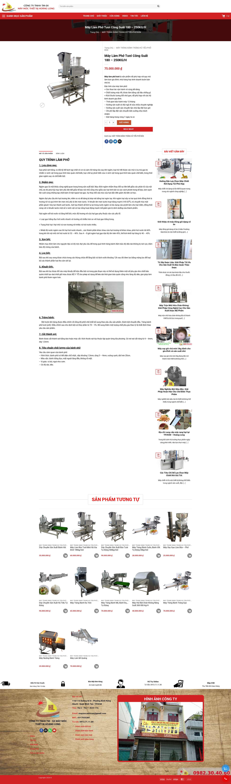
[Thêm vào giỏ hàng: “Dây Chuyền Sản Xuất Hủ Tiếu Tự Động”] (65, 611)
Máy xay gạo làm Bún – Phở (176, 547)
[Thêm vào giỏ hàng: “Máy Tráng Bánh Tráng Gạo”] (189, 611)
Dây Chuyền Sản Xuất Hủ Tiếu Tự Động (53, 604)
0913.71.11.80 (86, 722)
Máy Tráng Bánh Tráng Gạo (175, 603)
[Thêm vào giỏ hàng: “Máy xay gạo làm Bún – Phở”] (189, 555)
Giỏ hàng (124, 122)
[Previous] (123, 731)
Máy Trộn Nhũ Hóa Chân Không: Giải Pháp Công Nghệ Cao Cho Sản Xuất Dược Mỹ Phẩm (174, 308)
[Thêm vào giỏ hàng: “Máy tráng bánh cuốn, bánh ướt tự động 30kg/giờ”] (158, 555)
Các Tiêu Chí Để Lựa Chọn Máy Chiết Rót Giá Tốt (174, 474)
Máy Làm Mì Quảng (78, 658)
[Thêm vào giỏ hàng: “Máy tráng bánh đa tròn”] (96, 611)
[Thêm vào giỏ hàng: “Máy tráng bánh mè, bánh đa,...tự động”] (127, 611)
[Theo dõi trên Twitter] (115, 141)
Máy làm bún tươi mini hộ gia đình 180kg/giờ (83, 548)
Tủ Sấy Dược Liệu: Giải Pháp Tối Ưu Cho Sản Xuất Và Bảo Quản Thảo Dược (174, 265)
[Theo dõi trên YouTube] (54, 730)
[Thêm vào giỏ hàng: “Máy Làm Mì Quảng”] (96, 666)
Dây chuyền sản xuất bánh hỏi (52, 547)
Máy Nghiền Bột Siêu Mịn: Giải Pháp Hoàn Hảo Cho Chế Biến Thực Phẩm (174, 391)
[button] (17, 16)
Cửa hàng (115, 16)
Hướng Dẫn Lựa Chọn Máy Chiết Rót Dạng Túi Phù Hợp (174, 182)
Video (125, 16)
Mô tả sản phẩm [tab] (46, 153)
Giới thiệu (102, 16)
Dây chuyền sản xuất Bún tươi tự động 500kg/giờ (114, 548)
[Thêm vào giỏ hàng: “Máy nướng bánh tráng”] (65, 666)
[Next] (198, 731)
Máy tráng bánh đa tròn (80, 603)
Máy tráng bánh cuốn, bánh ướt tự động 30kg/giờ (146, 548)
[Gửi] (158, 6)
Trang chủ (88, 16)
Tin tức (134, 16)
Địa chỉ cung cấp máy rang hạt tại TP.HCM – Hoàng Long (174, 433)
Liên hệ (144, 16)
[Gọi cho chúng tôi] (50, 730)
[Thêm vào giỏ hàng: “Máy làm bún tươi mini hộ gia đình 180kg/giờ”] (96, 555)
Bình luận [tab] (60, 153)
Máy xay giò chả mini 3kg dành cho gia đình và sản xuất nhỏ (174, 349)
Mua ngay (128, 129)
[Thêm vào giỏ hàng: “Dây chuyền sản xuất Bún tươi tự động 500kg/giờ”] (127, 555)
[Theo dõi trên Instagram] (111, 141)
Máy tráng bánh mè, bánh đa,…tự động (114, 604)
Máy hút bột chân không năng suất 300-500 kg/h (145, 604)
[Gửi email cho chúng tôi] (120, 141)
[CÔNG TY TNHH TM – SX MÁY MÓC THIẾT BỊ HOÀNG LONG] (28, 6)
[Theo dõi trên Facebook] (107, 141)
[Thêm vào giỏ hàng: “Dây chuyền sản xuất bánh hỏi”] (65, 555)
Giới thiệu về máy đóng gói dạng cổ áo (174, 223)
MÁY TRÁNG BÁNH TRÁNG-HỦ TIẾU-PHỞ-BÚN (121, 32)
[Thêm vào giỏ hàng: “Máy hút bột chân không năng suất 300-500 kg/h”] (158, 611)
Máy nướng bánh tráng (49, 658)
